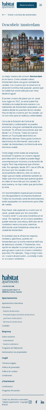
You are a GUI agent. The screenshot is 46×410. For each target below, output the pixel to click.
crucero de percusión (16, 256)
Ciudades (6, 325)
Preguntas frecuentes (11, 390)
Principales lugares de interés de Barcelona (18, 315)
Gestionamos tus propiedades (14, 352)
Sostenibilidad (8, 341)
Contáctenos (7, 386)
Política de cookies (10, 371)
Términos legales (9, 363)
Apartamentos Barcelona (12, 303)
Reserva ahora (27, 5)
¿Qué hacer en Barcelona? (12, 318)
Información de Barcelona (12, 322)
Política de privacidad (10, 367)
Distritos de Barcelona (11, 311)
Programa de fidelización (12, 348)
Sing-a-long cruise (33, 253)
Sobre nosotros (8, 336)
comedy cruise (36, 256)
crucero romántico (15, 258)
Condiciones (7, 375)
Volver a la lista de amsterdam (22, 14)
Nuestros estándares (10, 344)
